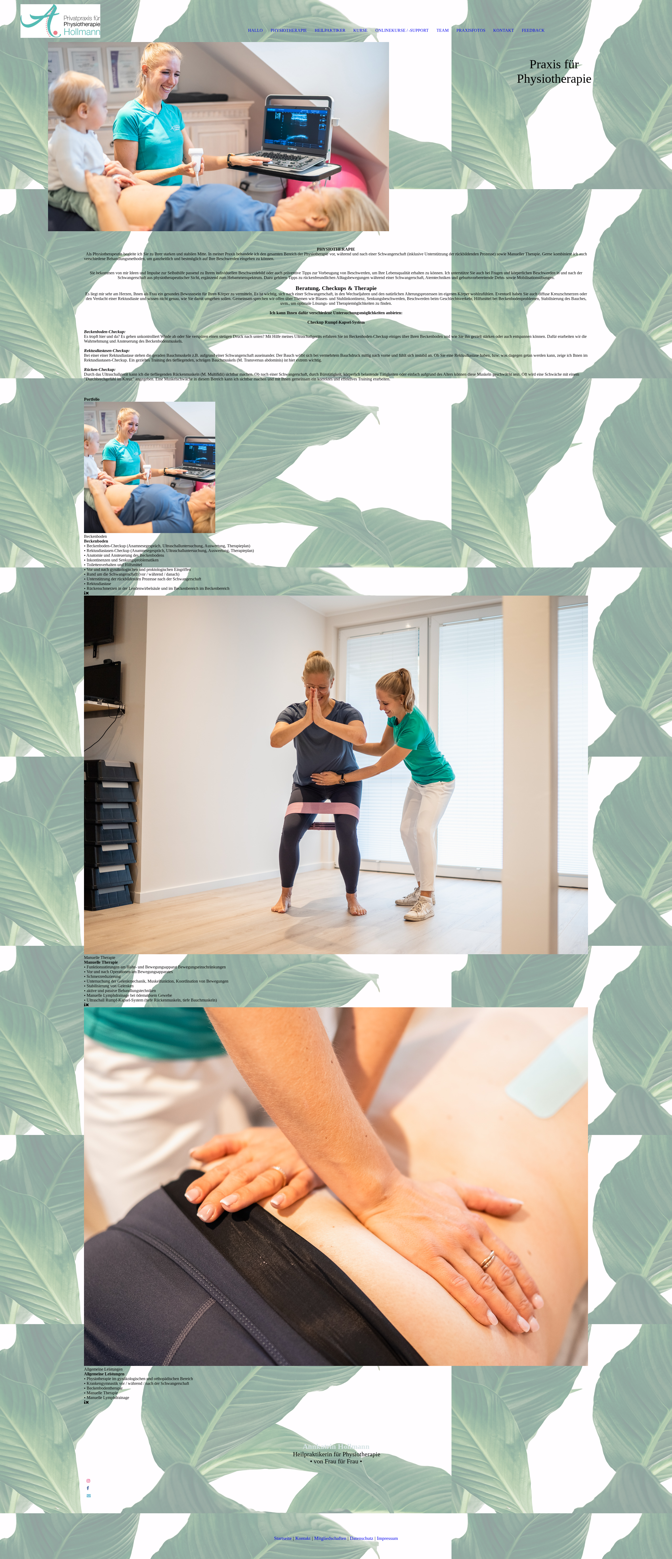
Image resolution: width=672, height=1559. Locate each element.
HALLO (255, 30)
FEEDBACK (533, 30)
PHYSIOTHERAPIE (289, 30)
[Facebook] (88, 1488)
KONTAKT (503, 30)
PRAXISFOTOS (470, 30)
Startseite (283, 1538)
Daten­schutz (361, 1538)
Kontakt (303, 1538)
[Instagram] (88, 1481)
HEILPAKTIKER (330, 30)
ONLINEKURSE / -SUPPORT (402, 30)
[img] (60, 21)
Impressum (387, 1538)
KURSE (360, 30)
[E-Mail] (89, 1495)
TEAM (443, 30)
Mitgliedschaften (330, 1538)
